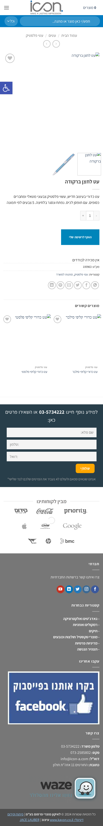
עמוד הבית (69, 35)
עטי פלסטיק (34, 35)
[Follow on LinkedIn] (69, 589)
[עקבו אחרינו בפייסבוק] (95, 589)
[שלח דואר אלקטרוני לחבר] (69, 285)
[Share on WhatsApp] (95, 285)
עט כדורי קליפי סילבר (84, 372)
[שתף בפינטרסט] (60, 285)
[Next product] (56, 44)
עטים (52, 35)
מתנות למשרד (64, 274)
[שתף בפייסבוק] (86, 285)
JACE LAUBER (29, 819)
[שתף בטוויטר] (78, 285)
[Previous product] (47, 44)
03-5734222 (51, 412)
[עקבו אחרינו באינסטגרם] (86, 589)
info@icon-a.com (74, 758)
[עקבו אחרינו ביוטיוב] (60, 589)
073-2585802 (80, 752)
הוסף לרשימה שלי (80, 237)
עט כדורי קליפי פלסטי (34, 372)
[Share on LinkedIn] (52, 285)
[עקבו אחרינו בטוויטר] (78, 589)
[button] (6, 7)
